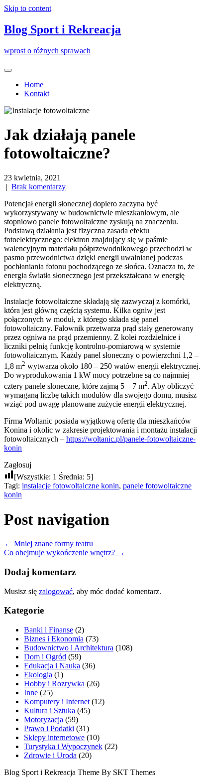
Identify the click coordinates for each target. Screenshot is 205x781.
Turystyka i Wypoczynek (63, 746)
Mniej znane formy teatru (48, 543)
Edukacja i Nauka (52, 665)
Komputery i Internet (57, 701)
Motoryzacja (43, 719)
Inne (31, 692)
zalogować (56, 591)
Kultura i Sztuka (49, 710)
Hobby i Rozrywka (54, 683)
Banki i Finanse (48, 629)
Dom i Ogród (45, 656)
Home (33, 84)
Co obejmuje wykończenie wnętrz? (64, 552)
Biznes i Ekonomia (54, 638)
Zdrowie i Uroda (50, 755)
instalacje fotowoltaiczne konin (70, 485)
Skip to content (27, 8)
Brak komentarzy (38, 186)
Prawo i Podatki (49, 728)
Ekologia (38, 674)
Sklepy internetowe (54, 737)
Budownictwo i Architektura (68, 647)
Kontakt (36, 93)
